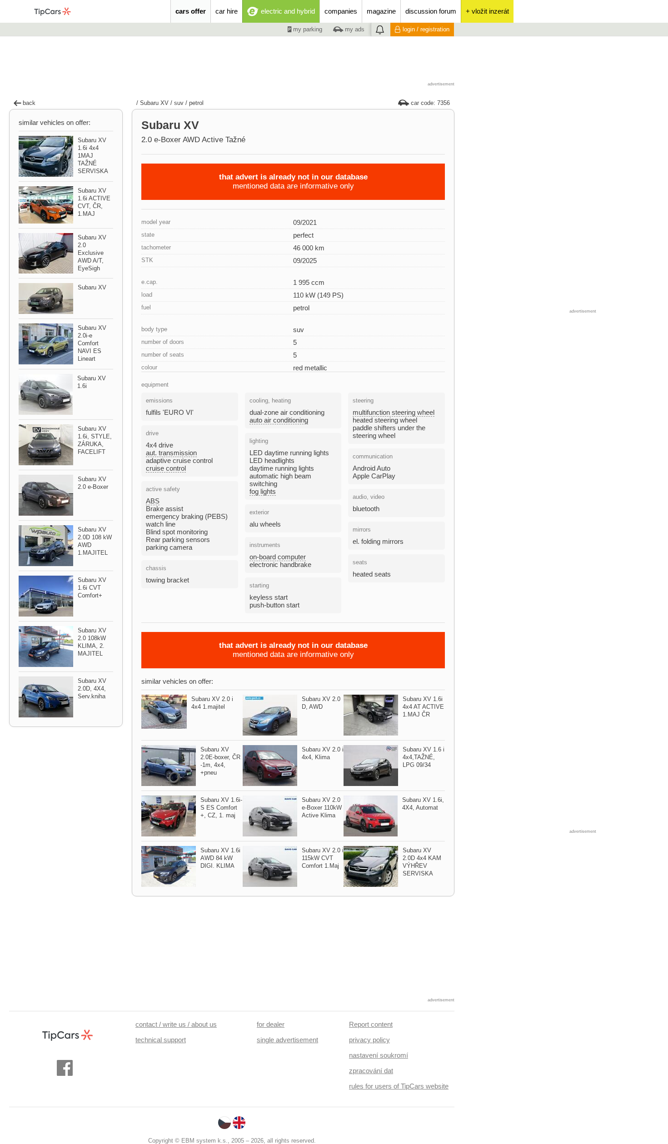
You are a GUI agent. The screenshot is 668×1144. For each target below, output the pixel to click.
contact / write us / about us (176, 1024)
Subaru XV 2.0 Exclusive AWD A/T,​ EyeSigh (92, 253)
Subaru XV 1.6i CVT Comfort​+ (92, 588)
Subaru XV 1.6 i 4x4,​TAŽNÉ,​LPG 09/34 (423, 757)
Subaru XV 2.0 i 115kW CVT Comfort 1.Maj (323, 858)
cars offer (190, 11)
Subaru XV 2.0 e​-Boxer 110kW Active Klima (322, 807)
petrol (196, 102)
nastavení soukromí (378, 1055)
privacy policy (369, 1040)
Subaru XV (154, 102)
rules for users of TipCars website (399, 1086)
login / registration (426, 29)
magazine (381, 11)
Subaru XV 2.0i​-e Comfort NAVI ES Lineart (92, 343)
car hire (226, 11)
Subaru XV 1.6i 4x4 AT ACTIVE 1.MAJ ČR (423, 707)
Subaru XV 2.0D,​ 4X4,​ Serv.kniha (92, 688)
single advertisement (287, 1040)
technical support (160, 1040)
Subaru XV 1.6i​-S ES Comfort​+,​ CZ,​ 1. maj (221, 807)
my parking (306, 29)
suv (179, 102)
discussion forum (430, 11)
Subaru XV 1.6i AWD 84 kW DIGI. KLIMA (220, 858)
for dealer (270, 1024)
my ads (353, 29)
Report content (371, 1024)
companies (340, 11)
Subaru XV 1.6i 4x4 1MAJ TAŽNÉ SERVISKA (93, 155)
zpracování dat (371, 1070)
